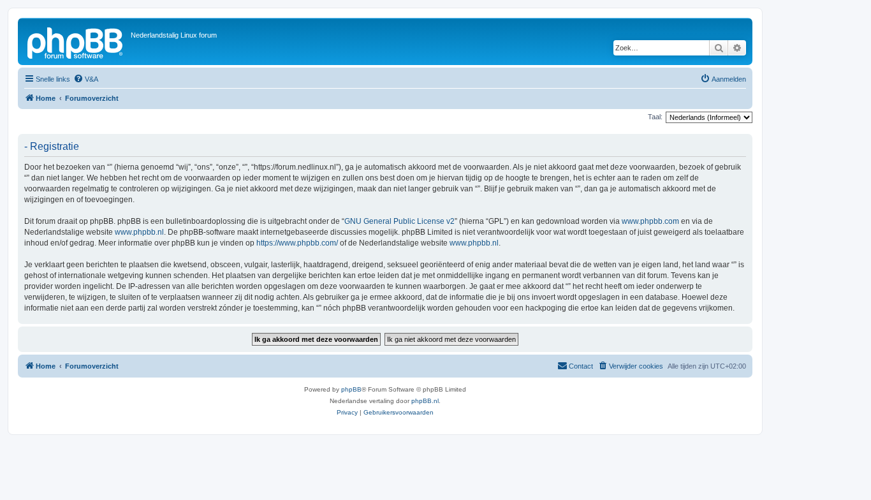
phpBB (351, 389)
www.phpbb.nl (139, 232)
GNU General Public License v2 (399, 221)
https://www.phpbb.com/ (297, 243)
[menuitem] (85, 79)
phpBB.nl (425, 400)
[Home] (76, 41)
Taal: (655, 117)
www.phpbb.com (650, 221)
